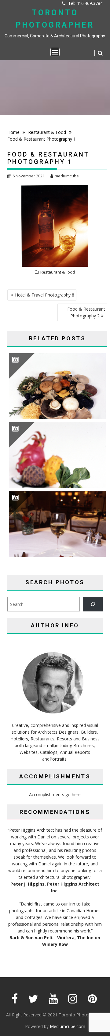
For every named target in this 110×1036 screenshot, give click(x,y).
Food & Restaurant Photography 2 (86, 312)
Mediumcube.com (67, 1026)
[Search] (93, 604)
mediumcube (67, 176)
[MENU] (55, 52)
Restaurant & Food (57, 272)
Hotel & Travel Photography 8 (44, 295)
